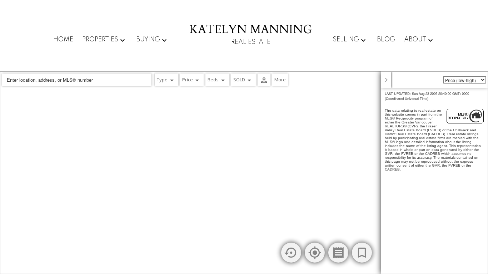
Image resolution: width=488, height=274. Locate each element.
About (415, 39)
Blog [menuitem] (386, 39)
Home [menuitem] (63, 39)
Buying (148, 39)
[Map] (244, 173)
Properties (100, 39)
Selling (346, 39)
